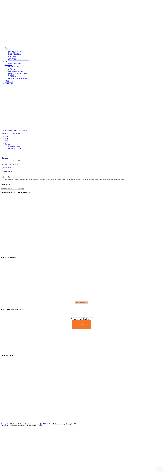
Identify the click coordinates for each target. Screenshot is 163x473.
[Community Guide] (12, 386)
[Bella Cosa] (81, 352)
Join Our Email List (81, 303)
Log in (41, 425)
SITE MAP (4, 425)
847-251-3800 (45, 424)
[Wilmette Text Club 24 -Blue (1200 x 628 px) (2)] (57, 254)
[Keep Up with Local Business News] (7, 316)
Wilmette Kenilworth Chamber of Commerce (14, 130)
